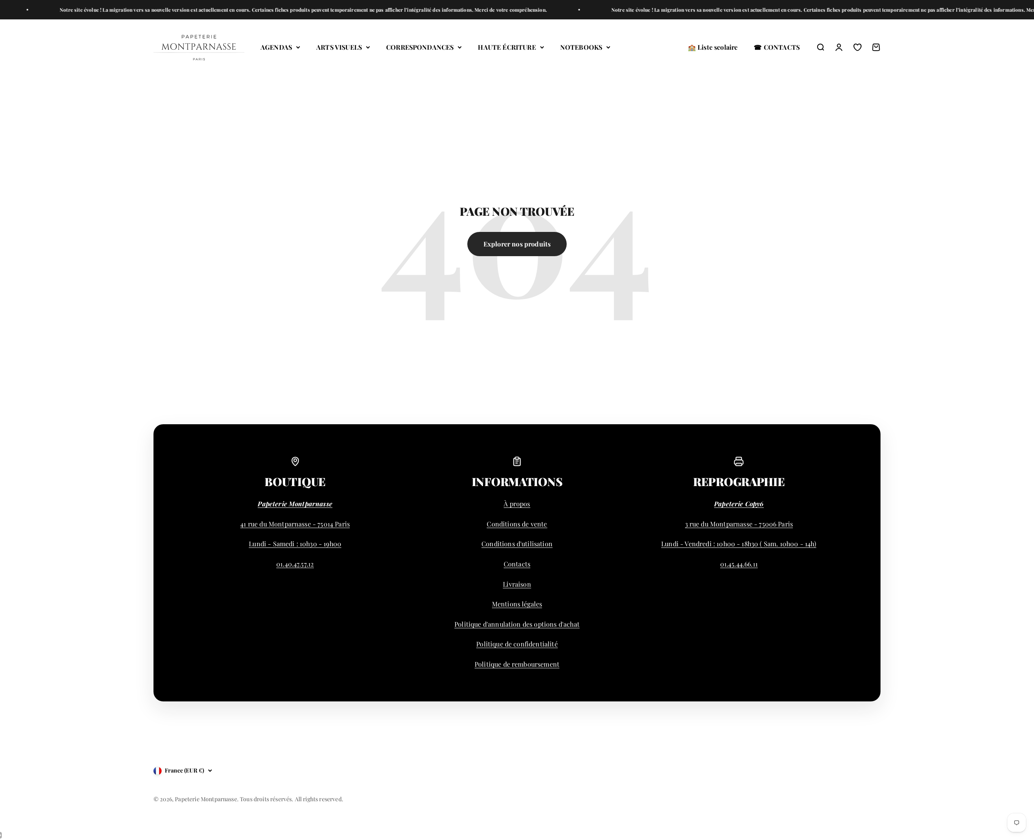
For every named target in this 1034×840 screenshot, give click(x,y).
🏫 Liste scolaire (713, 47)
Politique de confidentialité (516, 644)
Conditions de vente (517, 524)
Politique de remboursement (517, 664)
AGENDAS (276, 47)
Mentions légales (517, 604)
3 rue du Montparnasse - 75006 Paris (739, 524)
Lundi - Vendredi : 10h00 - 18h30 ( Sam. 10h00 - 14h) (738, 543)
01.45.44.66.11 (739, 564)
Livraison (517, 584)
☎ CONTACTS (777, 47)
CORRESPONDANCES (420, 47)
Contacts (517, 564)
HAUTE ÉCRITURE (507, 47)
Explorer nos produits (517, 244)
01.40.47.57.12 (295, 564)
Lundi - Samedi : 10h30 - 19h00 (295, 543)
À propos (517, 503)
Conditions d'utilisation (517, 543)
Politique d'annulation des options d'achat (517, 624)
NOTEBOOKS (581, 47)
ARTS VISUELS (339, 47)
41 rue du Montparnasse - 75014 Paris (295, 524)
